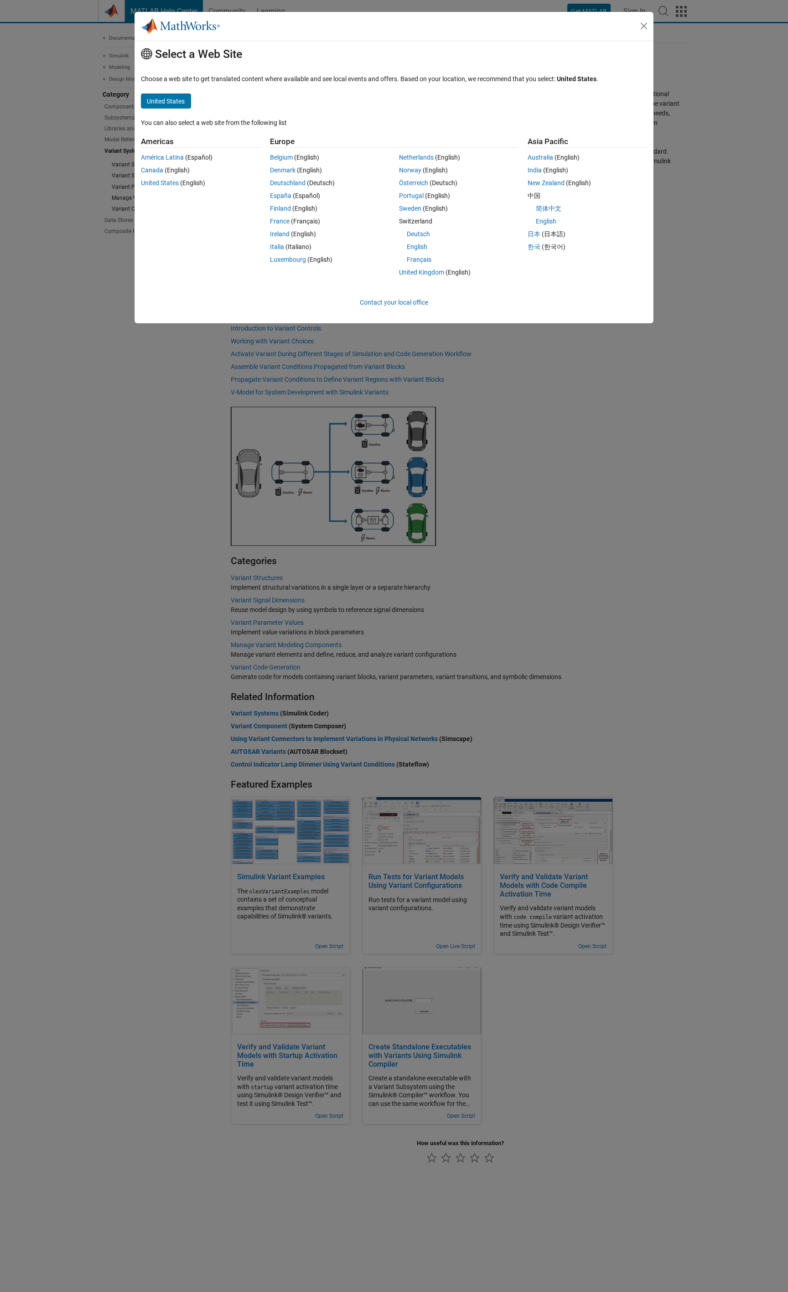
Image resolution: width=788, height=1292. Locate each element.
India (535, 170)
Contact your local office (394, 302)
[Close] (644, 26)
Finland (280, 208)
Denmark (283, 170)
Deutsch (418, 234)
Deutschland (288, 183)
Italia (277, 246)
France (280, 221)
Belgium (281, 157)
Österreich (413, 183)
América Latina (162, 157)
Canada (152, 170)
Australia (540, 157)
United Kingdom (421, 272)
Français (419, 259)
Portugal (411, 195)
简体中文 (548, 208)
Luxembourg (288, 259)
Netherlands (416, 157)
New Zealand (546, 183)
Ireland (280, 234)
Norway (410, 170)
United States (160, 183)
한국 (534, 246)
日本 (534, 234)
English (417, 246)
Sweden (410, 208)
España (280, 195)
